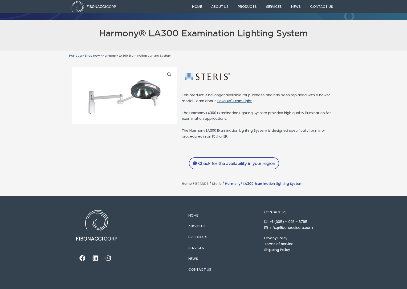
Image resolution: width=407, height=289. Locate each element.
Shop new (92, 56)
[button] (169, 74)
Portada (75, 56)
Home (187, 184)
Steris (216, 184)
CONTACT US (321, 6)
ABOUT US (219, 6)
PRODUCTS (247, 6)
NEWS (296, 6)
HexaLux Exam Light (234, 100)
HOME (197, 6)
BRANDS (201, 184)
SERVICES (274, 6)
